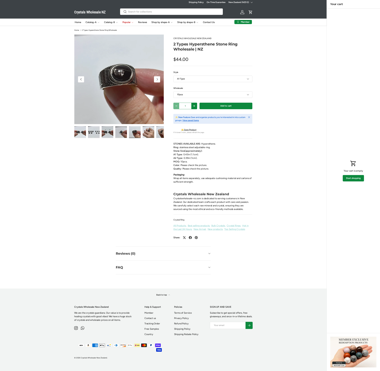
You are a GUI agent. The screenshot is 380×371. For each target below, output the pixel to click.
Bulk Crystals (218, 225)
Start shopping (353, 178)
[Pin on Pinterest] (196, 238)
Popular (126, 22)
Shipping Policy (196, 2)
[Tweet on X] (184, 238)
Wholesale (178, 88)
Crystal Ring (178, 220)
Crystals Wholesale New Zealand (94, 358)
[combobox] (171, 11)
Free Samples (151, 328)
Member (148, 312)
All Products (179, 225)
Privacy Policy (181, 318)
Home (78, 22)
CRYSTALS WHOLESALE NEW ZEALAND (192, 38)
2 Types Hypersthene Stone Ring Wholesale (99, 30)
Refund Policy (181, 323)
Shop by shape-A (160, 22)
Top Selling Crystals (234, 229)
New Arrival (200, 229)
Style (175, 72)
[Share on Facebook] (190, 238)
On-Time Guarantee (216, 2)
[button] (250, 12)
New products (215, 229)
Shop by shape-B (186, 22)
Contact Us (209, 22)
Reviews (142, 22)
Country (148, 334)
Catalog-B (109, 22)
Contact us (150, 318)
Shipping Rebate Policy (186, 334)
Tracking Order (152, 323)
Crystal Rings (233, 225)
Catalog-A (91, 22)
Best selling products (199, 225)
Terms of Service (183, 312)
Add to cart (226, 105)
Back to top (161, 295)
